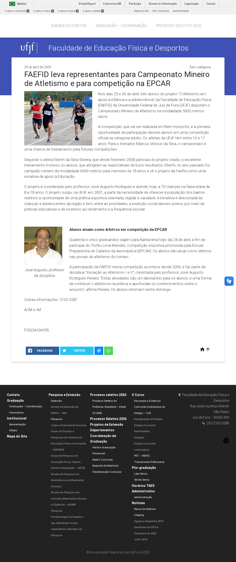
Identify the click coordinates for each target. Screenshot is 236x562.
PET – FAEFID (142, 455)
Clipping (139, 515)
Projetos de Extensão (106, 424)
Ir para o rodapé (93, 10)
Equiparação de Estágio (148, 419)
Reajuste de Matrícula (105, 465)
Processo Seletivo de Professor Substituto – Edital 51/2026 (109, 407)
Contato (13, 395)
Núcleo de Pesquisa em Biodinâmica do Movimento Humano (67, 480)
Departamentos (102, 430)
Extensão (56, 400)
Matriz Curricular (102, 459)
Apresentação (17, 424)
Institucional (17, 418)
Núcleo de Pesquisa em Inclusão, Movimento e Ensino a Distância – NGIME (68, 498)
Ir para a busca (68, 10)
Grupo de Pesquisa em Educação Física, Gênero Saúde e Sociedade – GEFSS (68, 462)
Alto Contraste (160, 10)
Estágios (139, 437)
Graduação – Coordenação (121, 26)
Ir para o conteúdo (17, 10)
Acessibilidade (181, 10)
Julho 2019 (140, 539)
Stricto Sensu (142, 479)
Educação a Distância (147, 400)
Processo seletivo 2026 (178, 26)
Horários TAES (143, 486)
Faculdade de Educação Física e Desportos (118, 48)
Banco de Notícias (145, 509)
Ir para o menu (43, 10)
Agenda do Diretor (68, 26)
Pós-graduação (144, 468)
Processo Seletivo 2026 (108, 419)
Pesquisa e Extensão (64, 395)
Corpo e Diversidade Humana (68, 425)
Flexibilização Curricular (107, 471)
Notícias (138, 503)
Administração (143, 497)
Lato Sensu (141, 473)
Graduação (15, 400)
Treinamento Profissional (149, 462)
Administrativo (143, 491)
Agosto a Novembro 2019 (148, 521)
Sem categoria (200, 67)
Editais (13, 430)
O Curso (138, 395)
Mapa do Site (141, 10)
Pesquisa (56, 419)
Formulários (16, 412)
